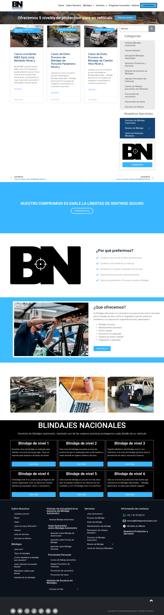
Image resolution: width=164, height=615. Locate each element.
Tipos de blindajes (22, 553)
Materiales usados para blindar (24, 572)
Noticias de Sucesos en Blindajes (136, 72)
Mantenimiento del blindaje (99, 526)
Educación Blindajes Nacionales (134, 56)
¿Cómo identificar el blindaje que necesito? (26, 558)
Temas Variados (132, 50)
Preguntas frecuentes (119, 5)
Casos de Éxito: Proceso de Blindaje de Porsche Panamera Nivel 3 (63, 60)
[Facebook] (13, 611)
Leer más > (18, 89)
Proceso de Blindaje (95, 518)
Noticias (135, 5)
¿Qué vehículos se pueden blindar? (25, 565)
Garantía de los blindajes (24, 577)
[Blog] (41, 611)
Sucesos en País (56, 589)
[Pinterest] (48, 611)
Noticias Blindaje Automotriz (133, 44)
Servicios (100, 5)
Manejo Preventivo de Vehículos (135, 79)
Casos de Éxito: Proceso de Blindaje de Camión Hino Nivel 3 (100, 58)
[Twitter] (20, 611)
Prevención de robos (135, 102)
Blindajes (87, 5)
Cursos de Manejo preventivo (63, 560)
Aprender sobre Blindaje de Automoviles (62, 534)
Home (61, 5)
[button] (148, 5)
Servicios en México (134, 107)
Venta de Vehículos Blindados (134, 134)
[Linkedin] (55, 611)
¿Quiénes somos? (21, 514)
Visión (16, 522)
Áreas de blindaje (94, 522)
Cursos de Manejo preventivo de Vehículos (136, 87)
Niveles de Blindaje (134, 128)
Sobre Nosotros (73, 5)
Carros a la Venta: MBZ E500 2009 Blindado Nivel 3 (25, 57)
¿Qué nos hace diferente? (25, 526)
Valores (17, 530)
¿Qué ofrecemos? (95, 514)
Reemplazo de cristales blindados (97, 531)
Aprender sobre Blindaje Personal (61, 547)
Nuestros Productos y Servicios (135, 64)
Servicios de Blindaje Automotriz (135, 121)
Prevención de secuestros (132, 95)
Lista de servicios (21, 534)
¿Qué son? (18, 549)
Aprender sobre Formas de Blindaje (62, 541)
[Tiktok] (34, 611)
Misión (16, 518)
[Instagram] (27, 611)
